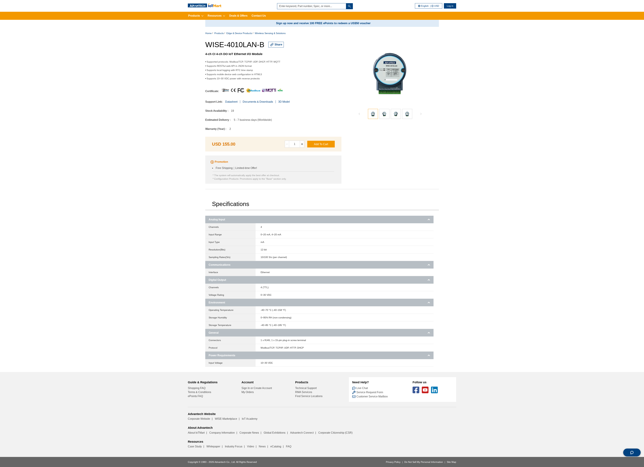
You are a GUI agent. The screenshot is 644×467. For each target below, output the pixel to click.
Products (194, 15)
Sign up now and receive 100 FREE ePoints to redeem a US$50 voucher (323, 23)
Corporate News (249, 432)
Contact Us (259, 15)
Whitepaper (213, 446)
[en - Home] (204, 5)
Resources (215, 15)
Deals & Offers (238, 15)
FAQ (288, 446)
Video (250, 446)
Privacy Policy (393, 462)
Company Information (222, 432)
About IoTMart (196, 432)
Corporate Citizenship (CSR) (335, 432)
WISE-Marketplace (226, 418)
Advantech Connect (302, 432)
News (262, 446)
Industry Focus (233, 446)
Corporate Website (199, 418)
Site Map (451, 462)
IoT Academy (249, 418)
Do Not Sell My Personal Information (423, 462)
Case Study (195, 446)
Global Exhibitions (274, 432)
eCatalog (275, 446)
